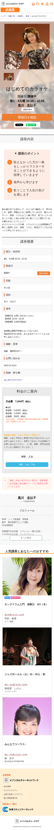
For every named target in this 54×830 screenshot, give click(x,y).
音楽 (27, 16)
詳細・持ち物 (20, 483)
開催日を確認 (27, 117)
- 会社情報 (7, 786)
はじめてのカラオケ (13, 380)
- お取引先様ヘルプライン (13, 794)
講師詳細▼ (27, 109)
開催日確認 (43, 273)
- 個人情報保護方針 (10, 798)
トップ (3, 16)
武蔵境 (20, 16)
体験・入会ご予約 (27, 464)
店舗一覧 (11, 16)
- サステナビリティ (10, 790)
